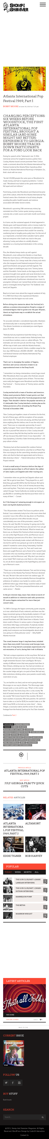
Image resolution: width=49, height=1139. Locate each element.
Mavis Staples (33, 740)
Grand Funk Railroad (13, 737)
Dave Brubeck (37, 732)
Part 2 (14, 715)
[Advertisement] (24, 40)
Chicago (29, 729)
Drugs (6, 735)
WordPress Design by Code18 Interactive (28, 1131)
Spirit (23, 743)
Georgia (24, 735)
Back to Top (23, 1027)
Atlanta (22, 727)
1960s (15, 727)
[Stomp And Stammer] (19, 7)
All (37, 872)
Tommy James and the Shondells (17, 745)
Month (27, 872)
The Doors (32, 743)
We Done (10, 1015)
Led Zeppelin (21, 740)
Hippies (27, 737)
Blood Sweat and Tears (13, 729)
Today (8, 872)
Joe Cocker (8, 740)
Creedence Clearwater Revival (16, 732)
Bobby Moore (10, 106)
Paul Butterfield (11, 743)
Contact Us (24, 1135)
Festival (15, 735)
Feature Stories (22, 724)
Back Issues (7, 1100)
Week (18, 872)
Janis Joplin (37, 737)
